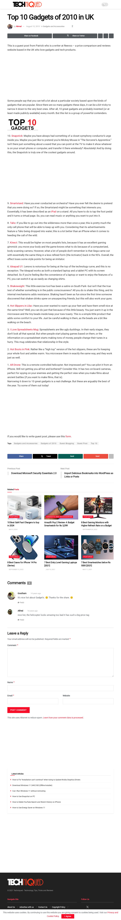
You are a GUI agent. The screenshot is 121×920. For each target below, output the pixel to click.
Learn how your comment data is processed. (63, 717)
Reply (22, 602)
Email (10, 695)
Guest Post (82, 443)
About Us (11, 907)
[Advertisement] (60, 75)
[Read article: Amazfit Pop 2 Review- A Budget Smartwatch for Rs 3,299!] (61, 507)
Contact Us (42, 907)
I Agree (67, 916)
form (68, 436)
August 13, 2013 (33, 26)
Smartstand (16, 203)
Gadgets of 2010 (48, 443)
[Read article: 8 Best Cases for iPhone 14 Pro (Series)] (24, 547)
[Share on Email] (105, 36)
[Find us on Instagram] (93, 907)
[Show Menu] (8, 4)
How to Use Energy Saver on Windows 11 (28, 808)
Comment (12, 645)
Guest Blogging (67, 443)
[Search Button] (112, 4)
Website (66, 695)
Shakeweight (17, 286)
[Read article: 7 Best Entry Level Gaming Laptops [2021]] (61, 547)
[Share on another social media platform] (111, 36)
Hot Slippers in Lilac (21, 305)
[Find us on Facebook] (82, 907)
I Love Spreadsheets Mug (24, 329)
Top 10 (94, 443)
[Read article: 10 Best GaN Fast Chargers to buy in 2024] (24, 507)
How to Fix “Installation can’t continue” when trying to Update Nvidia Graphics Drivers (46, 780)
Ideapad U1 (16, 266)
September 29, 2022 (89, 529)
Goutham (22, 593)
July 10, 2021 (50, 569)
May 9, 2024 (13, 529)
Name (11, 682)
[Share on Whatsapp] (100, 36)
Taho (12, 222)
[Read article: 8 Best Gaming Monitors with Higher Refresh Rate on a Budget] (98, 507)
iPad (53, 211)
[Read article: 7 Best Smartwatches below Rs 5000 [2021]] (98, 547)
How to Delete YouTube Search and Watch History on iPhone (36, 802)
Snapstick (17, 135)
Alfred (20, 611)
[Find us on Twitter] (87, 907)
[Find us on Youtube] (98, 907)
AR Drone (15, 364)
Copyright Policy (58, 907)
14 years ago (36, 593)
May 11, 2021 (87, 569)
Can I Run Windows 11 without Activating (28, 791)
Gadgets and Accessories (53, 26)
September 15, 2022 (16, 569)
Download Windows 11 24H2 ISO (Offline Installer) (32, 785)
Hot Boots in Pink (20, 349)
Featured (14, 517)
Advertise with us (26, 907)
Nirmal (19, 26)
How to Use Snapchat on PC (23, 796)
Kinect (13, 242)
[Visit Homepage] (27, 4)
